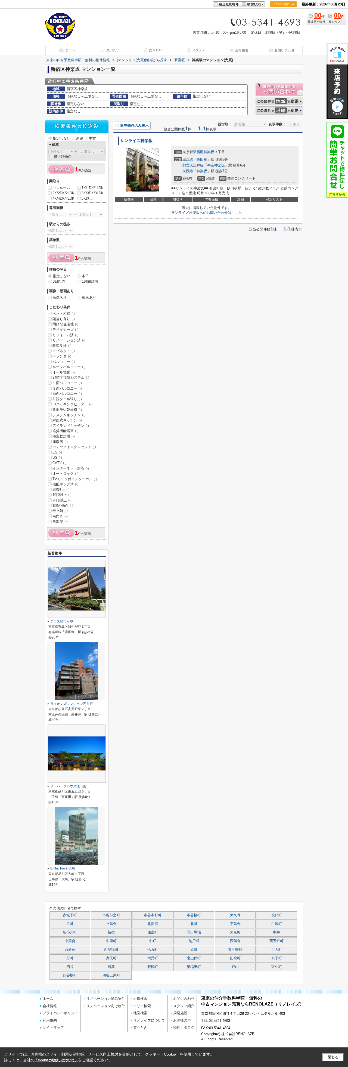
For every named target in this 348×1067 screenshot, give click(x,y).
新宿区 (198, 152)
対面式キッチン (67, 420)
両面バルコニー (67, 393)
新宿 (111, 932)
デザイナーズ (65, 330)
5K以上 (87, 198)
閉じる (333, 1057)
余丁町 (276, 958)
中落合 (70, 941)
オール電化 (63, 372)
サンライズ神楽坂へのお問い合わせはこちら (206, 213)
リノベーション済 (68, 340)
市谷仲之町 (111, 915)
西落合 (235, 941)
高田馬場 (194, 932)
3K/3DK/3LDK (93, 193)
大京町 (235, 932)
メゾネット (63, 351)
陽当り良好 (63, 319)
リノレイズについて (149, 1020)
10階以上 (62, 495)
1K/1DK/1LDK (93, 188)
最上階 (60, 511)
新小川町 (70, 932)
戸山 (235, 967)
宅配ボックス (65, 484)
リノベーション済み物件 (105, 999)
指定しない (61, 138)
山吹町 (235, 958)
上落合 (111, 924)
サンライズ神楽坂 (136, 140)
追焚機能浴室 (65, 431)
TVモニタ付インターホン (74, 479)
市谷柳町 (194, 915)
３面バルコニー (67, 388)
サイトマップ (53, 1027)
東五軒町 (235, 950)
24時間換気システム (70, 377)
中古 (92, 138)
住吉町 (152, 932)
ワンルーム (61, 188)
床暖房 (60, 442)
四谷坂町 (70, 975)
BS (57, 457)
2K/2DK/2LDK (63, 193)
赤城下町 (70, 915)
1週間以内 (90, 281)
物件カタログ (183, 1027)
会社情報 (50, 1006)
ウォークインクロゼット (74, 447)
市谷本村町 (152, 915)
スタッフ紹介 (183, 1006)
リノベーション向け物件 (105, 1006)
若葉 (111, 967)
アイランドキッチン (70, 426)
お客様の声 (182, 1020)
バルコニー (63, 362)
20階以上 (62, 500)
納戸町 (194, 941)
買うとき (140, 1027)
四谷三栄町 (111, 975)
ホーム (48, 999)
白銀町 (276, 924)
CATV (59, 463)
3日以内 (59, 281)
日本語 (283, 15)
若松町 (152, 967)
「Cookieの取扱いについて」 (56, 1060)
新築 (79, 138)
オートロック (65, 473)
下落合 (235, 924)
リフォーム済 (65, 335)
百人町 (276, 950)
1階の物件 (62, 506)
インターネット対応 (70, 468)
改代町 (276, 915)
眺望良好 (61, 346)
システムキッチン (68, 415)
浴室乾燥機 (63, 436)
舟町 (69, 958)
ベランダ (61, 356)
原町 (193, 950)
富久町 (276, 967)
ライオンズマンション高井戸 (71, 704)
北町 (193, 924)
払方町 (152, 950)
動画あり (89, 297)
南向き (60, 516)
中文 (281, 22)
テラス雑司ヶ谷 (61, 621)
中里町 (111, 941)
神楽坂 (209, 152)
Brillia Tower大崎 (62, 868)
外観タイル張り (67, 399)
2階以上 (61, 490)
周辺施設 (180, 1013)
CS (57, 452)
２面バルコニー (67, 383)
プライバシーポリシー (60, 1013)
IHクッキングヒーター (72, 404)
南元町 (152, 958)
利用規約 (50, 1020)
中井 (276, 932)
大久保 (235, 915)
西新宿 (70, 950)
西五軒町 (276, 941)
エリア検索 (142, 1006)
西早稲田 (111, 950)
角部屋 (60, 521)
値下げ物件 (63, 157)
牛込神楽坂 (216, 165)
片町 (69, 924)
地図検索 (140, 1013)
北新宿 (152, 924)
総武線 (187, 160)
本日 (85, 276)
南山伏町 (194, 958)
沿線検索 (140, 999)
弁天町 (111, 958)
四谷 (69, 967)
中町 (152, 941)
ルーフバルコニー (68, 367)
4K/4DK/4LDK (63, 198)
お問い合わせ (183, 999)
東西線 (187, 171)
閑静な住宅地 (65, 324)
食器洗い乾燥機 (67, 410)
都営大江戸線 (193, 165)
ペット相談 (63, 314)
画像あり (59, 297)
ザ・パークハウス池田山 (68, 786)
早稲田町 (194, 967)
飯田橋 (202, 160)
